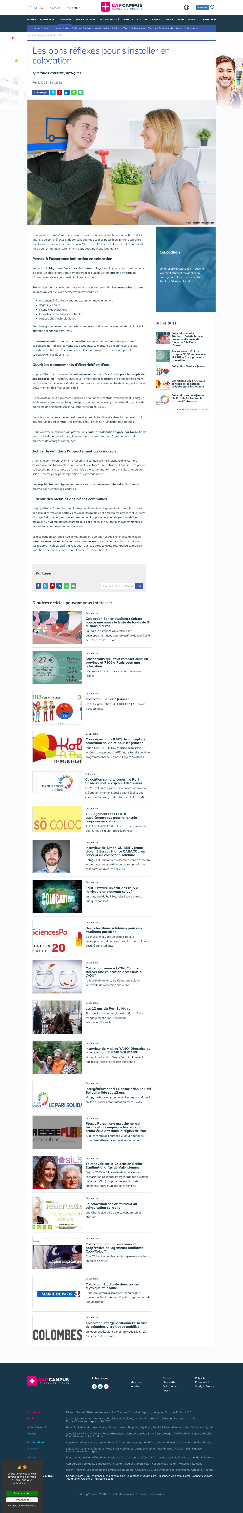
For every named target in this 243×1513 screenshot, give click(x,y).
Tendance (197, 1427)
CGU (133, 1378)
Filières (70, 1412)
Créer (69, 1469)
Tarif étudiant (85, 19)
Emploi (31, 19)
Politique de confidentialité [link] (22, 1505)
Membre (189, 8)
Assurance (125, 1442)
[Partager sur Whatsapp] (74, 92)
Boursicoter (143, 1463)
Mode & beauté (109, 19)
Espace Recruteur (77, 1421)
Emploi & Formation (165, 1427)
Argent (157, 19)
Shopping (133, 1427)
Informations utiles (165, 28)
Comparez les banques (80, 1463)
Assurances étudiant (164, 1463)
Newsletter (72, 7)
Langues (158, 1412)
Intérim (139, 1418)
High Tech (209, 19)
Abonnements (88, 1442)
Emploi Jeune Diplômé (120, 1418)
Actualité (134, 1412)
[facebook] (29, 7)
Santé (102, 1427)
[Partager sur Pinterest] (59, 92)
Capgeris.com (74, 1475)
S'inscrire (202, 7)
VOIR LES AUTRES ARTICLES (192, 409)
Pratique (98, 1436)
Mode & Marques (87, 1427)
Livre (185, 1457)
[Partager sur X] (53, 92)
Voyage (128, 19)
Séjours (196, 1433)
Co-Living (135, 28)
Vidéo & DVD (147, 1457)
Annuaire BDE (143, 1469)
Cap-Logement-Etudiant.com (138, 1475)
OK (139, 585)
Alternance (98, 1418)
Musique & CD (116, 1457)
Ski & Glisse (155, 1433)
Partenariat (202, 1382)
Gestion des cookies (151, 1494)
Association (33, 1469)
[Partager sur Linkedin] (67, 92)
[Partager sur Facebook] (38, 586)
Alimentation (174, 1442)
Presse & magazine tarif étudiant (86, 1457)
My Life (208, 1427)
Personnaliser (22, 1499)
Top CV (105, 1421)
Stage (70, 1418)
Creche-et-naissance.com (97, 1478)
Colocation (46, 28)
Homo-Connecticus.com (197, 1475)
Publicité (200, 1378)
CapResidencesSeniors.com (102, 1475)
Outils (191, 1418)
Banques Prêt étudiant (109, 1463)
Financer (152, 28)
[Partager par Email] (80, 92)
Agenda (193, 19)
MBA (188, 1412)
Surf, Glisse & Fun (76, 1433)
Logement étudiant (61, 28)
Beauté (70, 1427)
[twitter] (35, 7)
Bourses (130, 1463)
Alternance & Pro (105, 1412)
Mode (161, 1442)
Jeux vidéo (174, 1457)
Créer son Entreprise (174, 1418)
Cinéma (161, 1457)
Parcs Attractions (113, 1433)
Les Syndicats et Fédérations (171, 1469)
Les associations (96, 1469)
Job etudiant (82, 1418)
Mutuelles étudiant (190, 1463)
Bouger (167, 1433)
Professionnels (191, 28)
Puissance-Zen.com (170, 1475)
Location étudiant (102, 28)
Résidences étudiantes (82, 28)
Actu (180, 19)
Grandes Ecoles (174, 1412)
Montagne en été (135, 1433)
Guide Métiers (85, 1412)
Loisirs (103, 1442)
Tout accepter (22, 1493)
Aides (143, 28)
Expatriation (152, 1418)
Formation (47, 19)
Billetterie (207, 1457)
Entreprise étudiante (120, 1469)
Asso (169, 19)
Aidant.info (73, 1478)
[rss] (41, 7)
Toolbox (122, 1412)
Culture (142, 19)
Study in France (204, 1386)
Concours (132, 1457)
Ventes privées (117, 1427)
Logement (65, 19)
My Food (146, 1427)
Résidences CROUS (120, 28)
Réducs (207, 1442)
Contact (55, 7)
